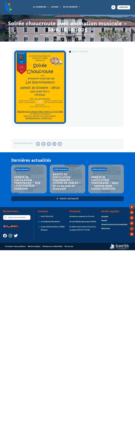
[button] (113, 7)
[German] (9, 226)
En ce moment (70, 7)
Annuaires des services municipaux (114, 224)
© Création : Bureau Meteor (15, 246)
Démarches (105, 228)
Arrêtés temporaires (22, 169)
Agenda (104, 220)
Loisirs (54, 7)
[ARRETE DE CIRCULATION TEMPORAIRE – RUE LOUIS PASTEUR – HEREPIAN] (29, 179)
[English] (7, 226)
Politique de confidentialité (52, 246)
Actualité (49, 34)
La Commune (39, 7)
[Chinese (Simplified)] (17, 226)
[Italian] (12, 226)
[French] (4, 226)
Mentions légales (34, 246)
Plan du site (69, 246)
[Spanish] (14, 226)
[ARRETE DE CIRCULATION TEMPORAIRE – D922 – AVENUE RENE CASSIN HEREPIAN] (106, 179)
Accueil (42, 34)
